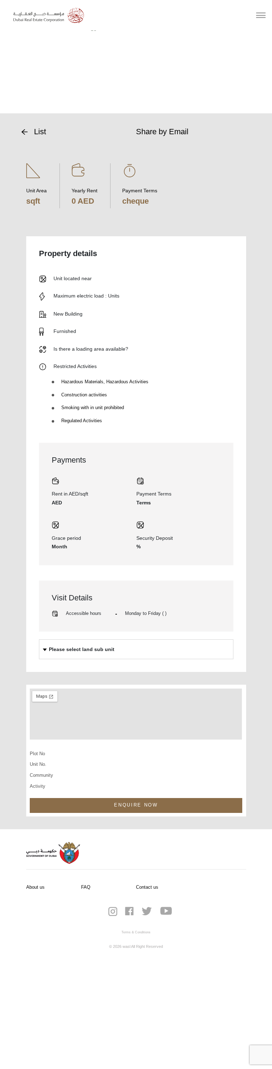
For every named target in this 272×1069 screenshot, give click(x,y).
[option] (136, 69)
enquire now (136, 805)
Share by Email (162, 131)
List (40, 131)
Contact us (147, 887)
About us (35, 887)
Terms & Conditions (136, 932)
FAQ (85, 887)
